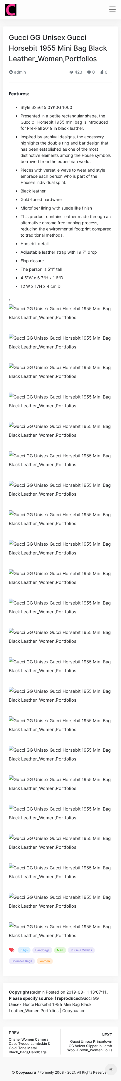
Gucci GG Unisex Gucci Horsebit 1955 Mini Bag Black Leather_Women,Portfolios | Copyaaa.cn (54, 1004)
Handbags (42, 950)
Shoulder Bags (22, 961)
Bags (24, 950)
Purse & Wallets (81, 950)
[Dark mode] (111, 1069)
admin (19, 71)
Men (60, 950)
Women (45, 961)
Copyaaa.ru (26, 1072)
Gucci (26, 121)
